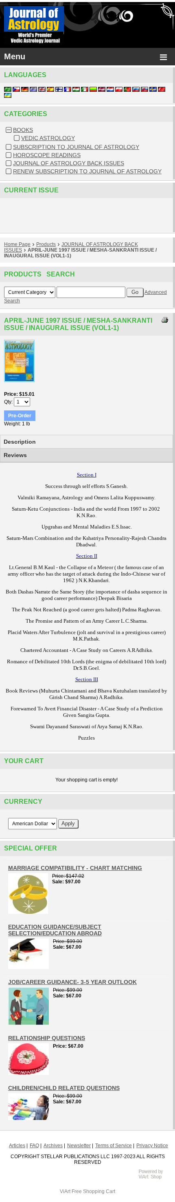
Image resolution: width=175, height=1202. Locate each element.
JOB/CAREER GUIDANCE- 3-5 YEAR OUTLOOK (72, 982)
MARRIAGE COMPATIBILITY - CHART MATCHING (75, 868)
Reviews (15, 455)
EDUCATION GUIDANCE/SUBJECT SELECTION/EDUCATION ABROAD (55, 930)
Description (20, 441)
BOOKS (23, 130)
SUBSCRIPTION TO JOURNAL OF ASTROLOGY (76, 147)
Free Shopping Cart (93, 1191)
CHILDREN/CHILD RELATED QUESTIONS (64, 1088)
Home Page (17, 244)
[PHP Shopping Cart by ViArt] (154, 1178)
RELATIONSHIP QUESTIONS (46, 1038)
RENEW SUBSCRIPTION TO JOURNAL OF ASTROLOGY (87, 171)
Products (46, 244)
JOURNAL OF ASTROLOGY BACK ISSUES (68, 163)
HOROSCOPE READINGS (47, 155)
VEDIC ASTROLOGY (48, 138)
